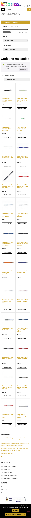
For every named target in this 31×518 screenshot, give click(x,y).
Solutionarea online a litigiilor (9, 478)
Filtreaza (7, 32)
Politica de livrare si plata (8, 466)
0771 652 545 (9, 453)
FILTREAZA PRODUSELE (11, 22)
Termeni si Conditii (6, 472)
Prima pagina (5, 13)
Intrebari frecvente (6, 490)
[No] (28, 511)
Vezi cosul (23, 69)
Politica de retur (5, 469)
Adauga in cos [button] (7, 108)
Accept (15, 510)
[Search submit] (29, 9)
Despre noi (4, 487)
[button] (15, 22)
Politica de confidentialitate (9, 475)
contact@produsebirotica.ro (12, 457)
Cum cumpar (5, 493)
